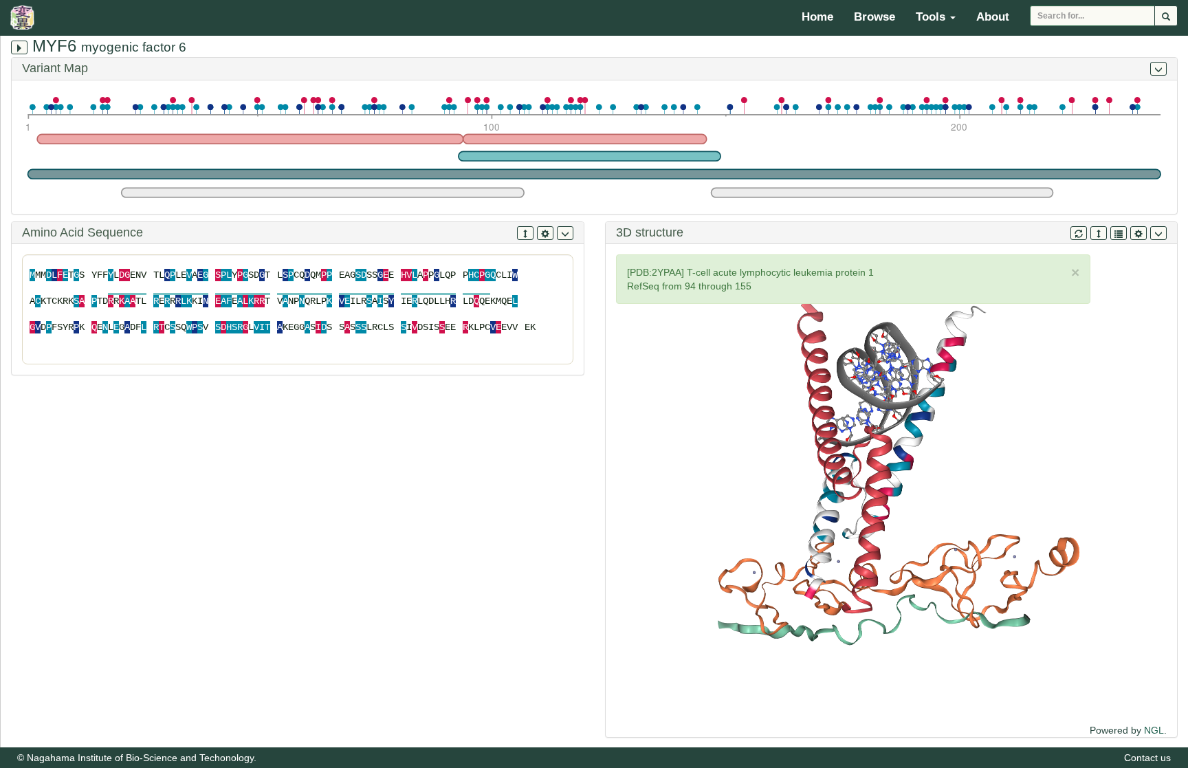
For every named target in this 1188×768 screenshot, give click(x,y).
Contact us (1147, 757)
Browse (874, 16)
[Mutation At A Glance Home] (26, 17)
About (992, 16)
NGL (1154, 730)
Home (817, 16)
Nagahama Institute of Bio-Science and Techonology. (141, 757)
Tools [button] (932, 16)
